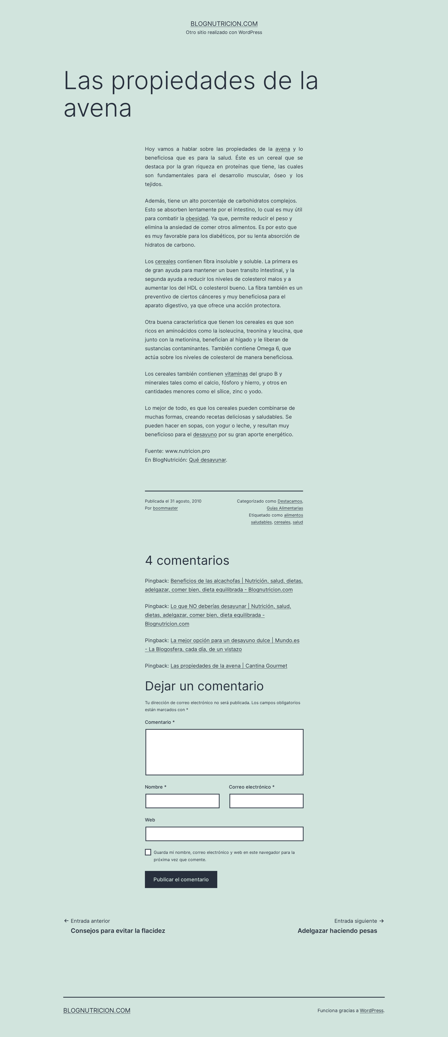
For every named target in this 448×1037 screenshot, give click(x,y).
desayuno (205, 434)
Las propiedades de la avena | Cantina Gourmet (229, 666)
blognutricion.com (224, 23)
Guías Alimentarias (285, 508)
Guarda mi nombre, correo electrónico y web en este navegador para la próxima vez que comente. (224, 856)
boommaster (165, 508)
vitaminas (236, 374)
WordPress (371, 1010)
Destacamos (290, 501)
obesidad (197, 218)
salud (298, 522)
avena (282, 149)
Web (150, 820)
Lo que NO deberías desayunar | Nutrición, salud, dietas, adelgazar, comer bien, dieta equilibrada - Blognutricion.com (218, 615)
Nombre (155, 787)
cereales (165, 261)
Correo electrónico (252, 787)
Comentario (160, 722)
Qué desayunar (207, 460)
